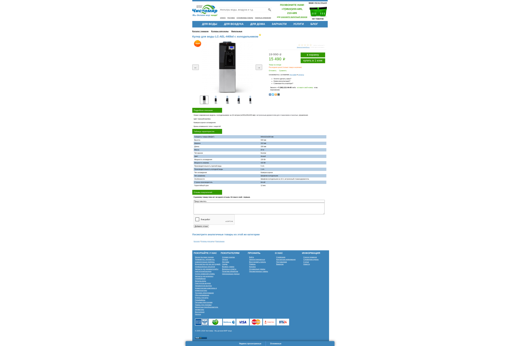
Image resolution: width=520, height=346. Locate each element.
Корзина (252, 267)
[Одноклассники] (275, 94)
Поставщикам (281, 262)
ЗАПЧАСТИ (279, 23)
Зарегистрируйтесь (303, 47)
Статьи (306, 262)
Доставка (225, 262)
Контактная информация (286, 259)
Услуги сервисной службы (205, 274)
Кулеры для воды (220, 31)
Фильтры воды (200, 281)
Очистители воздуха (203, 283)
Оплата (225, 259)
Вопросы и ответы (229, 269)
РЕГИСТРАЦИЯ (321, 3)
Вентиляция (199, 312)
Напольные (236, 31)
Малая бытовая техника (204, 257)
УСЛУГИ (298, 23)
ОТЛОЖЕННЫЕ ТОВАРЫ (245, 18)
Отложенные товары (257, 269)
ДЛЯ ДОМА (257, 23)
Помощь (252, 264)
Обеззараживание (202, 295)
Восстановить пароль (257, 262)
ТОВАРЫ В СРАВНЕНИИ (263, 18)
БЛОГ (314, 23)
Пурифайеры (200, 300)
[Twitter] (273, 94)
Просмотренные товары (258, 271)
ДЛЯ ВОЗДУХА (233, 23)
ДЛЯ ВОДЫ (209, 23)
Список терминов (310, 257)
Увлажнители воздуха (203, 286)
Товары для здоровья (203, 305)
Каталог (197, 241)
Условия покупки (228, 257)
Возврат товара (228, 267)
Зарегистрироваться (257, 259)
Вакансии (280, 264)
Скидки (224, 264)
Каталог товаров (200, 31)
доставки (293, 75)
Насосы (198, 314)
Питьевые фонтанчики (203, 302)
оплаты (301, 75)
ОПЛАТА (223, 18)
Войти (251, 257)
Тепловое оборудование (204, 293)
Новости (306, 264)
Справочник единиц (311, 259)
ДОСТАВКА (231, 18)
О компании (280, 257)
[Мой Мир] (278, 94)
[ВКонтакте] (270, 94)
